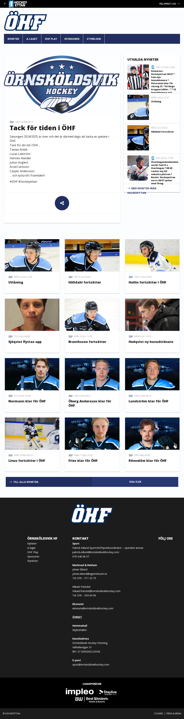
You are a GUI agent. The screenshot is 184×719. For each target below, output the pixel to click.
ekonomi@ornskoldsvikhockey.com (92, 608)
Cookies (158, 713)
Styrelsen (94, 39)
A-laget (32, 39)
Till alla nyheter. (26, 482)
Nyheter (13, 39)
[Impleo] (80, 691)
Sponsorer (71, 39)
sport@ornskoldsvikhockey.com (90, 664)
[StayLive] (108, 691)
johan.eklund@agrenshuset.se (89, 573)
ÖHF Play (51, 39)
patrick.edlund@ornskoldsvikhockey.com (95, 552)
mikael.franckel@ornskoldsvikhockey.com (96, 591)
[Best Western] (92, 698)
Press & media (173, 713)
